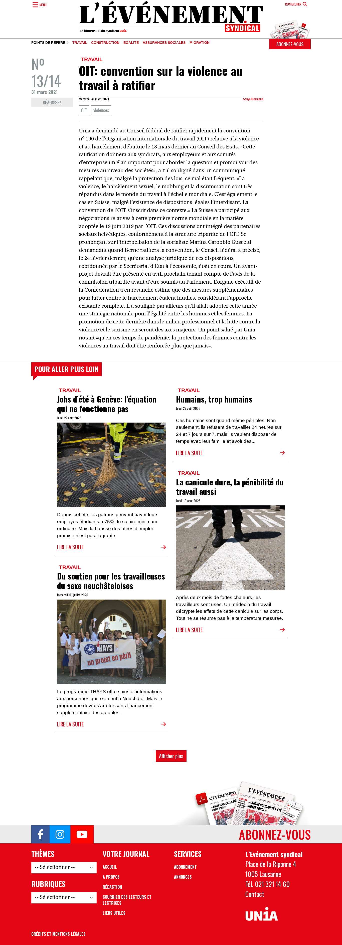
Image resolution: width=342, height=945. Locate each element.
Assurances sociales (164, 43)
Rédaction (112, 887)
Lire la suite (70, 547)
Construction (105, 43)
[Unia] (261, 914)
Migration (200, 43)
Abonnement (185, 867)
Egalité (131, 43)
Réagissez (52, 102)
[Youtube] (82, 834)
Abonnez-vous (289, 44)
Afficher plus (171, 756)
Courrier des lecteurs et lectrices (127, 900)
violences (101, 110)
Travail (79, 43)
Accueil (110, 867)
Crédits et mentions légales (58, 934)
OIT (84, 110)
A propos (111, 877)
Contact (254, 894)
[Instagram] (60, 834)
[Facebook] (40, 834)
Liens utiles (114, 913)
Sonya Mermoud (253, 98)
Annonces (183, 877)
